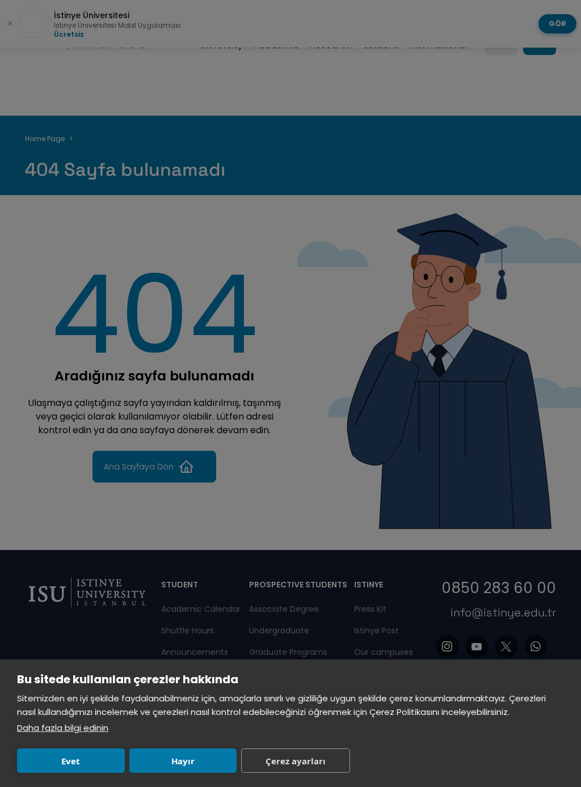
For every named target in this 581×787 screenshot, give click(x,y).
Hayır (183, 761)
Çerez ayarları (296, 761)
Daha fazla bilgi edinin (62, 728)
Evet (70, 761)
